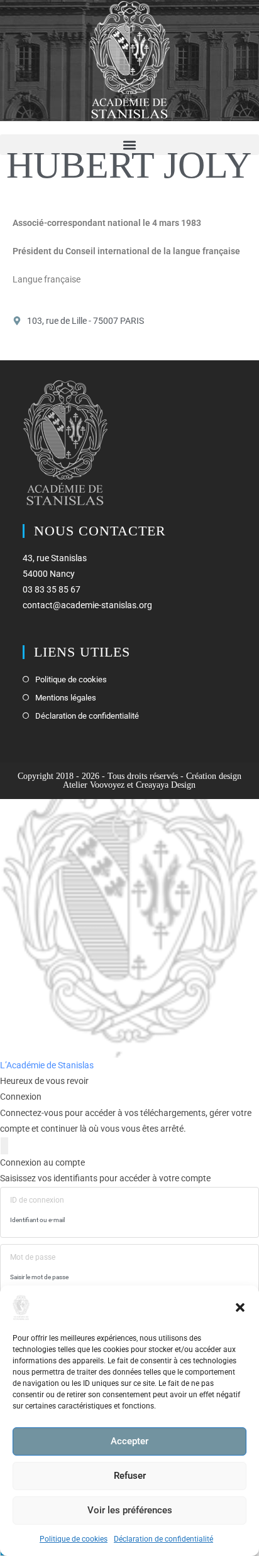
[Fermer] (4, 1146)
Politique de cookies (73, 1539)
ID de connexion (37, 1200)
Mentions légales (65, 697)
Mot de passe (32, 1257)
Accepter (129, 1441)
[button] (240, 1307)
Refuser (130, 1475)
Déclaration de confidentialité (163, 1539)
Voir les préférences (129, 1510)
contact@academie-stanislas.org (87, 605)
